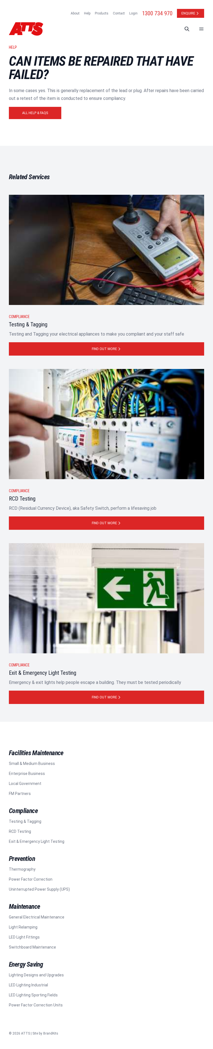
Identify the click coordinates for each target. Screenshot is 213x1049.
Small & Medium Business (32, 763)
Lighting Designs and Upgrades (36, 975)
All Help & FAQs (35, 113)
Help (87, 13)
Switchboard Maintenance (32, 947)
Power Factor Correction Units (36, 1005)
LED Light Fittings (24, 937)
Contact (119, 13)
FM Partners (20, 793)
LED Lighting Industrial (28, 985)
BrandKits (50, 1033)
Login (133, 13)
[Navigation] (201, 29)
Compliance (19, 316)
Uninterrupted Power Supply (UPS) (39, 889)
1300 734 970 (157, 13)
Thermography (22, 869)
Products (101, 13)
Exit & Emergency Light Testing (36, 841)
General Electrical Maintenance (36, 917)
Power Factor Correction (30, 879)
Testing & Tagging (25, 821)
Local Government (25, 783)
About (75, 13)
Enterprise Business (27, 773)
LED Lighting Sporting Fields (33, 995)
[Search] (187, 29)
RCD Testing (20, 831)
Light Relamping (23, 927)
